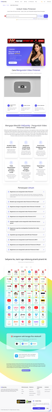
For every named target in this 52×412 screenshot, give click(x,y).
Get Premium (12, 62)
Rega (26, 1)
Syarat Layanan (47, 391)
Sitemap (18, 409)
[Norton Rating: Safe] (21, 401)
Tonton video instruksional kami (25, 115)
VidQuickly (31, 389)
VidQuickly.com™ (6, 409)
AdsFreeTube (31, 395)
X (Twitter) (38, 392)
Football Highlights (32, 393)
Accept (39, 408)
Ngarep (17, 1)
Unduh (45, 16)
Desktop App (31, 1)
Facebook (38, 391)
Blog (36, 1)
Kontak (23, 391)
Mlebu (48, 1)
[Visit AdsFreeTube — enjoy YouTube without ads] (26, 41)
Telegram (38, 394)
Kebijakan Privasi (47, 389)
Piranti (8, 5)
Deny (47, 408)
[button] (22, 86)
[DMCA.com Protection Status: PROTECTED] (30, 401)
